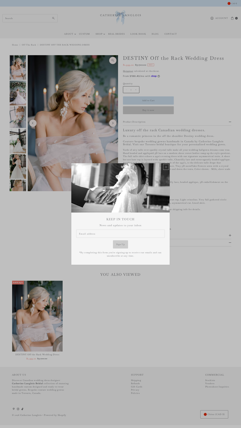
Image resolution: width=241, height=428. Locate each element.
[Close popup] (166, 167)
